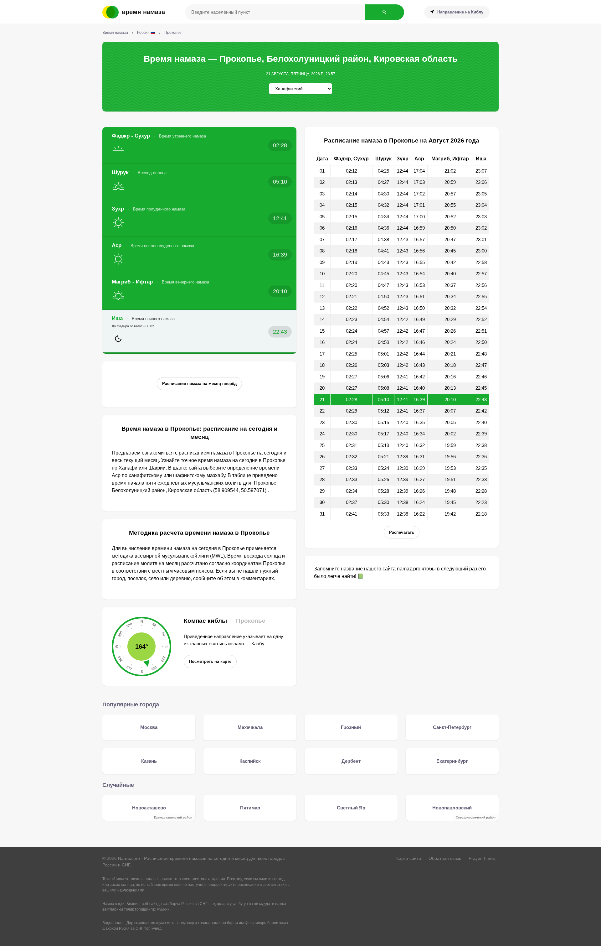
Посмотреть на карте (210, 661)
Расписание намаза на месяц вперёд (199, 383)
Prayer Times (482, 858)
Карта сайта (408, 858)
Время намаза (143, 11)
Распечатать (401, 532)
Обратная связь (445, 858)
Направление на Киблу (460, 12)
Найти (384, 12)
